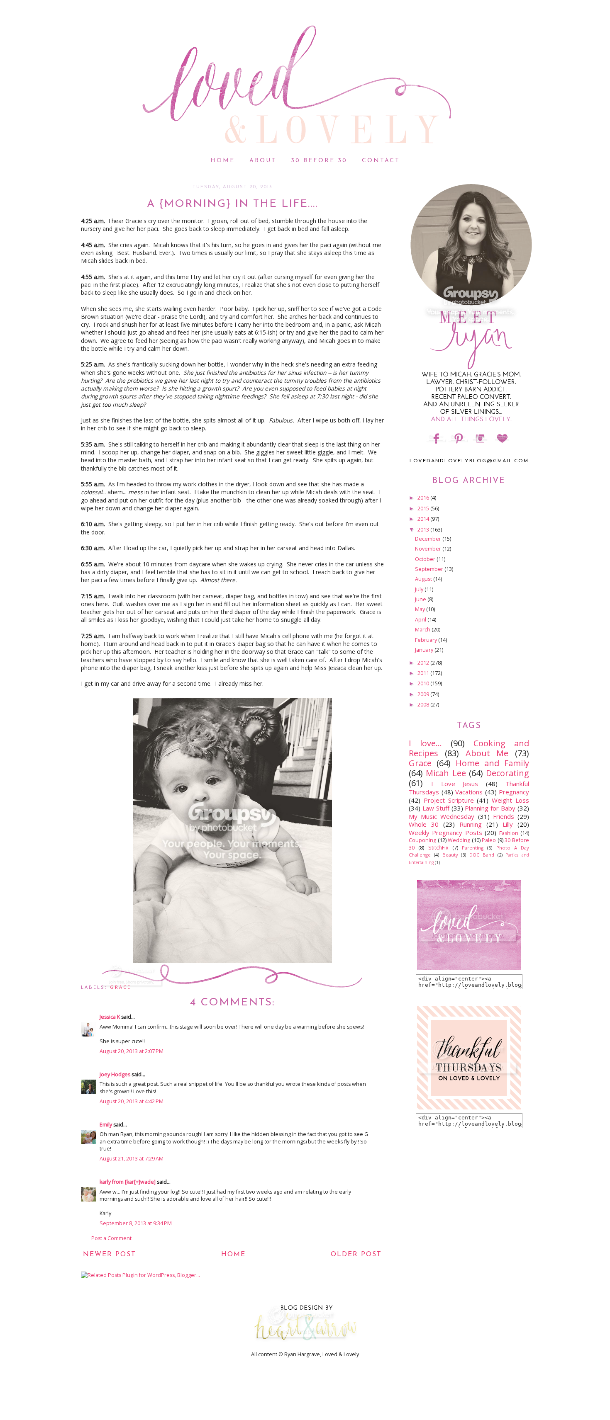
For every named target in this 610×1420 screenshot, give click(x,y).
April (421, 619)
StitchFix (438, 847)
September (429, 569)
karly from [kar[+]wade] (128, 1181)
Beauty (450, 855)
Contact (381, 161)
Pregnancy (514, 792)
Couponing (422, 840)
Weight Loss (510, 800)
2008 (423, 704)
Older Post (356, 1254)
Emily (106, 1124)
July (420, 589)
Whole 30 (424, 824)
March (423, 629)
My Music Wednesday (441, 816)
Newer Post (109, 1254)
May (420, 609)
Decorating (507, 773)
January (424, 649)
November (428, 548)
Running (470, 824)
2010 (423, 683)
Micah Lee (446, 773)
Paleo (489, 840)
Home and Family (492, 763)
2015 (423, 508)
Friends (503, 816)
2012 (423, 662)
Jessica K (110, 1016)
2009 (423, 694)
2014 (423, 518)
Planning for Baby (490, 808)
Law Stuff (435, 808)
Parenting (472, 848)
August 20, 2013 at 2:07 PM (131, 1051)
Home (222, 161)
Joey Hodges (116, 1074)
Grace (120, 987)
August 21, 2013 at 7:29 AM (131, 1158)
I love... (425, 743)
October (426, 559)
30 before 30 (319, 161)
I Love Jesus (454, 783)
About (262, 161)
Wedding (459, 840)
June (421, 599)
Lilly (508, 824)
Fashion (508, 833)
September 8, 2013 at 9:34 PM (136, 1223)
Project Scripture (449, 800)
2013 (423, 529)
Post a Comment (111, 1238)
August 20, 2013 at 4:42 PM (131, 1101)
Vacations (469, 792)
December (428, 538)
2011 (423, 673)
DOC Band (481, 855)
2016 (423, 497)
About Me (487, 753)
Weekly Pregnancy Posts (445, 832)
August (424, 579)
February (426, 639)
